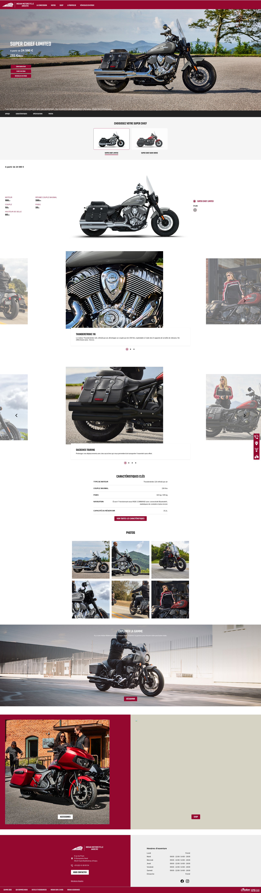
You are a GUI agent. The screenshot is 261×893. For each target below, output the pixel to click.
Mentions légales (77, 881)
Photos (51, 114)
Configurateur (21, 66)
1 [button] (127, 349)
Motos (53, 5)
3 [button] (134, 349)
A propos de (71, 5)
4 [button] (135, 463)
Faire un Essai (20, 71)
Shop (61, 5)
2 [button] (130, 349)
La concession (41, 5)
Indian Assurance (73, 889)
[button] (16, 300)
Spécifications (37, 114)
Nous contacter (80, 872)
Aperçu (7, 114)
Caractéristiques (21, 114)
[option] (130, 299)
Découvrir (130, 699)
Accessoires (65, 817)
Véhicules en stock (87, 5)
